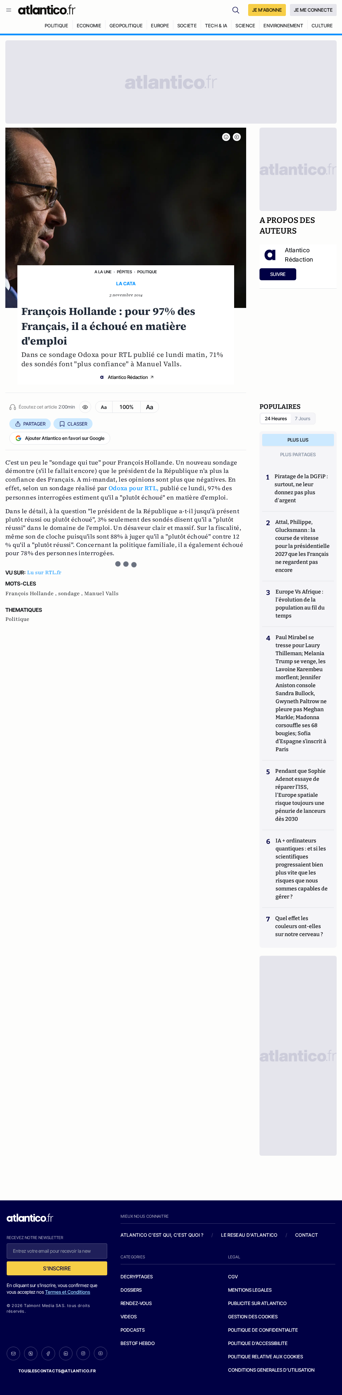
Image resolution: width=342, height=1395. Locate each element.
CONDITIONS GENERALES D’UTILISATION (271, 1370)
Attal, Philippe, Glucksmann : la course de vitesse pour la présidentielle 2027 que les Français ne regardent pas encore (302, 546)
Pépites (124, 271)
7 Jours (302, 418)
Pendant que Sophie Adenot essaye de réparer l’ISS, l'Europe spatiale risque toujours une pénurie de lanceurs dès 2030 (300, 795)
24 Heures (276, 418)
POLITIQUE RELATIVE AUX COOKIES (265, 1356)
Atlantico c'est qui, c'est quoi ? (162, 1235)
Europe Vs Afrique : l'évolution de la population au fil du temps (300, 604)
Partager (34, 424)
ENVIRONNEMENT (283, 25)
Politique (147, 271)
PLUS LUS (298, 440)
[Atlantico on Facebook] (48, 1353)
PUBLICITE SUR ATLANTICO (257, 1303)
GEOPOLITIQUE (126, 25)
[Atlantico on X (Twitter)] (30, 1353)
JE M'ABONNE (267, 10)
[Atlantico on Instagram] (83, 1353)
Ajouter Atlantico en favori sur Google (65, 438)
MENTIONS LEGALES (250, 1290)
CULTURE (322, 25)
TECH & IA (216, 25)
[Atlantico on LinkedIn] (65, 1353)
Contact (306, 1235)
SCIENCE (245, 25)
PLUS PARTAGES (298, 454)
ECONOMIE (89, 25)
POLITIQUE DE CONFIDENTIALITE (263, 1330)
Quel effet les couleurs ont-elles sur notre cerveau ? (299, 926)
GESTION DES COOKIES (253, 1316)
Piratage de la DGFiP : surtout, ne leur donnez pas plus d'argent (301, 488)
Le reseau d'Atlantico (249, 1235)
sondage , (71, 593)
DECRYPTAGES (137, 1276)
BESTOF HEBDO (138, 1343)
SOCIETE (187, 25)
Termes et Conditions (67, 1292)
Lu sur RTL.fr (44, 572)
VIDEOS (129, 1316)
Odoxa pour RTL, (133, 488)
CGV (233, 1276)
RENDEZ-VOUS (136, 1303)
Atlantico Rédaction (128, 377)
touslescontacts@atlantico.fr (57, 1370)
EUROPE (160, 25)
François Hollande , (31, 593)
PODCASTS (133, 1330)
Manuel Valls (101, 593)
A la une (103, 271)
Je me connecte (313, 10)
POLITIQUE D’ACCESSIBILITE (258, 1343)
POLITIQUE (56, 25)
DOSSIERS (131, 1290)
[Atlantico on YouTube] (100, 1353)
